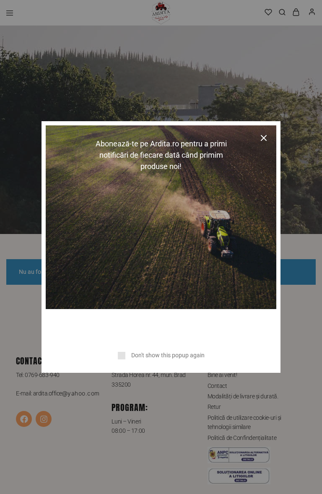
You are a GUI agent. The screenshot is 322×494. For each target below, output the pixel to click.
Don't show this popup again (168, 355)
